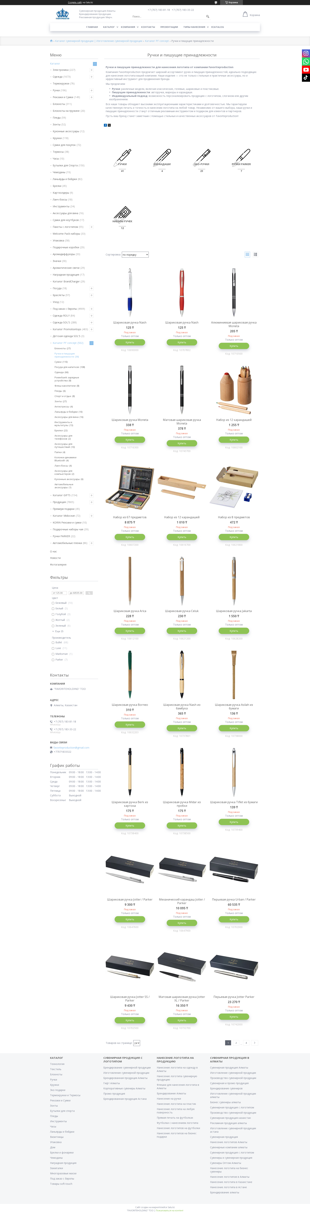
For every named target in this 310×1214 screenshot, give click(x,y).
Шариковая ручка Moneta (130, 420)
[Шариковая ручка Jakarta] (234, 581)
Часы (56, 158)
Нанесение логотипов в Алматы (229, 1176)
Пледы (57, 117)
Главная (92, 27)
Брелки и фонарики (62, 1152)
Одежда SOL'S (61, 322)
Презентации (169, 27)
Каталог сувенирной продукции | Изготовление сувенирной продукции (98, 41)
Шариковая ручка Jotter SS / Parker (130, 998)
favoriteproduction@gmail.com (71, 747)
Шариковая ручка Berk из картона (130, 803)
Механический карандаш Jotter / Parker (182, 901)
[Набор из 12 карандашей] (234, 390)
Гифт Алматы (111, 1083)
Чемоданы (59, 172)
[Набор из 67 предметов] (130, 487)
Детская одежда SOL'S (66, 336)
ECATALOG (217, 27)
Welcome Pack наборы (66, 233)
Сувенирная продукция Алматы (229, 1067)
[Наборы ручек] (122, 215)
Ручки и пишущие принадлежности (65, 355)
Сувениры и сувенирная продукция (231, 1157)
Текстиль (55, 1069)
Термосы (58, 151)
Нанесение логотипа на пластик (176, 1103)
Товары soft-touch (61, 1183)
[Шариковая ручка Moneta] (130, 390)
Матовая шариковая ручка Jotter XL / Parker (182, 998)
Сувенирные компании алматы (228, 1147)
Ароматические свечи (66, 267)
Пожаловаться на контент (169, 1210)
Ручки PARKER (61, 536)
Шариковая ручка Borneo (130, 705)
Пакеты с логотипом (65, 227)
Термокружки (61, 83)
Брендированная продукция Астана (125, 1098)
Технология (57, 1064)
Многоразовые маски (63, 1173)
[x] (109, 125)
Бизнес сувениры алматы (225, 1102)
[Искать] (208, 16)
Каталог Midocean (64, 515)
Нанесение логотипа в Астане (228, 1187)
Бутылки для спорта (62, 1111)
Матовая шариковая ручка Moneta (182, 421)
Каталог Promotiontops (67, 329)
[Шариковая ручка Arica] (130, 581)
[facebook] (105, 125)
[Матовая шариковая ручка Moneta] (182, 390)
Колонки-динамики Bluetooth (65, 459)
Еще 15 (59, 631)
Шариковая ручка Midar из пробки (182, 803)
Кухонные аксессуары (66, 131)
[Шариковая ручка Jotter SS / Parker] (130, 967)
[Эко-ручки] (202, 158)
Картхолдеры (61, 192)
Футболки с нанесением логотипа (177, 1123)
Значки (57, 261)
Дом (52, 1147)
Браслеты (59, 295)
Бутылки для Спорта (65, 165)
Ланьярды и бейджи (65, 179)
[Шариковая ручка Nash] (130, 293)
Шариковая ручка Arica (130, 611)
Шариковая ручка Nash (129, 322)
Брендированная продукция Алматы (125, 1078)
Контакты (148, 27)
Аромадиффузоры (64, 254)
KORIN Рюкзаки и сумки (67, 522)
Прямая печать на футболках (175, 1117)
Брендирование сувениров (226, 1088)
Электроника (61, 69)
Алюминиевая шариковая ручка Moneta (234, 324)
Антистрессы (62, 406)
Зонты (56, 124)
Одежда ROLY (61, 315)
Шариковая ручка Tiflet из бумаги (234, 802)
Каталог (109, 27)
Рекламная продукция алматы (228, 1123)
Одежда (57, 76)
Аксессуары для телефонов (63, 437)
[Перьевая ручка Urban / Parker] (234, 870)
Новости (55, 558)
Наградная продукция (66, 274)
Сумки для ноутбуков (66, 220)
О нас (53, 551)
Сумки (58, 361)
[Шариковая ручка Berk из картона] (130, 772)
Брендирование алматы (224, 1192)
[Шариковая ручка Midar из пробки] (182, 772)
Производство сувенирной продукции (233, 1078)
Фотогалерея (58, 564)
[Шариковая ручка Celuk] (182, 581)
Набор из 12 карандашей (234, 420)
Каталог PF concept (157, 41)
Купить (130, 342)
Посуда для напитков (67, 367)
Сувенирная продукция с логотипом (232, 1107)
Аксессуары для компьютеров (63, 472)
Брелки (57, 186)
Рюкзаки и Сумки (63, 97)
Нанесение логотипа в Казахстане (231, 1182)
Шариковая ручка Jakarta (234, 611)
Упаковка (58, 240)
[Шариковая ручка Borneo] (130, 675)
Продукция (59, 502)
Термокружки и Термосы (65, 1095)
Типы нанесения (194, 27)
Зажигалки (56, 1168)
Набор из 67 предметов (130, 517)
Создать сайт (75, 2)
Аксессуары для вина (65, 213)
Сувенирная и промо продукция (229, 1083)
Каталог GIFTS (62, 495)
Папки (58, 452)
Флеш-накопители (65, 385)
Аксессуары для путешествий (63, 445)
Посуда (57, 288)
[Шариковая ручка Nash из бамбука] (182, 675)
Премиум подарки (63, 509)
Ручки (56, 90)
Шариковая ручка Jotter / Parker (129, 899)
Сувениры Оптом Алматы (225, 1163)
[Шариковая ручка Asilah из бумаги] (234, 675)
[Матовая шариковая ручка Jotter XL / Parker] (182, 967)
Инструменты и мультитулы (63, 424)
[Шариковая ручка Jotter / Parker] (130, 870)
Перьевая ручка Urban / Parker (234, 899)
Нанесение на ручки (169, 1098)
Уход (56, 302)
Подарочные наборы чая (68, 529)
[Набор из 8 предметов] (234, 487)
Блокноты (59, 104)
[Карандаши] (162, 158)
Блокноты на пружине (66, 110)
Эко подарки (57, 1090)
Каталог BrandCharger (66, 281)
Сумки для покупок (64, 145)
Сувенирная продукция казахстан (230, 1118)
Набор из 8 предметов (234, 517)
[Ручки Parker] (241, 158)
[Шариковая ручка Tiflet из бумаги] (234, 772)
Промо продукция (114, 1093)
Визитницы (57, 1137)
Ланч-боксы (60, 199)
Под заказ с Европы (65, 308)
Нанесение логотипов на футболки (178, 1128)
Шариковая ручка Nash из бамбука (181, 706)
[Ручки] (122, 158)
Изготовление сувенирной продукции (126, 1072)
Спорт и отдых (63, 396)
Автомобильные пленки (67, 543)
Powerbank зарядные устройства (67, 379)
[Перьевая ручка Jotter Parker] (234, 967)
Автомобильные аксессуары (64, 486)
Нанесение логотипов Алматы (228, 1142)
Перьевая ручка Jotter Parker (233, 997)
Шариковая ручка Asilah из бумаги (234, 706)
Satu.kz (171, 1207)
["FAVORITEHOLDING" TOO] (62, 14)
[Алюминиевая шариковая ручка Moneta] (234, 293)
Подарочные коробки (66, 247)
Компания (128, 27)
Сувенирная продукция (224, 1137)
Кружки (57, 138)
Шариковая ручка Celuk (182, 611)
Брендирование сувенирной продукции (127, 1067)
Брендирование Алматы (171, 1093)
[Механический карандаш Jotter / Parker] (182, 870)
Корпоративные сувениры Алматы (124, 1088)
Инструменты (61, 206)
